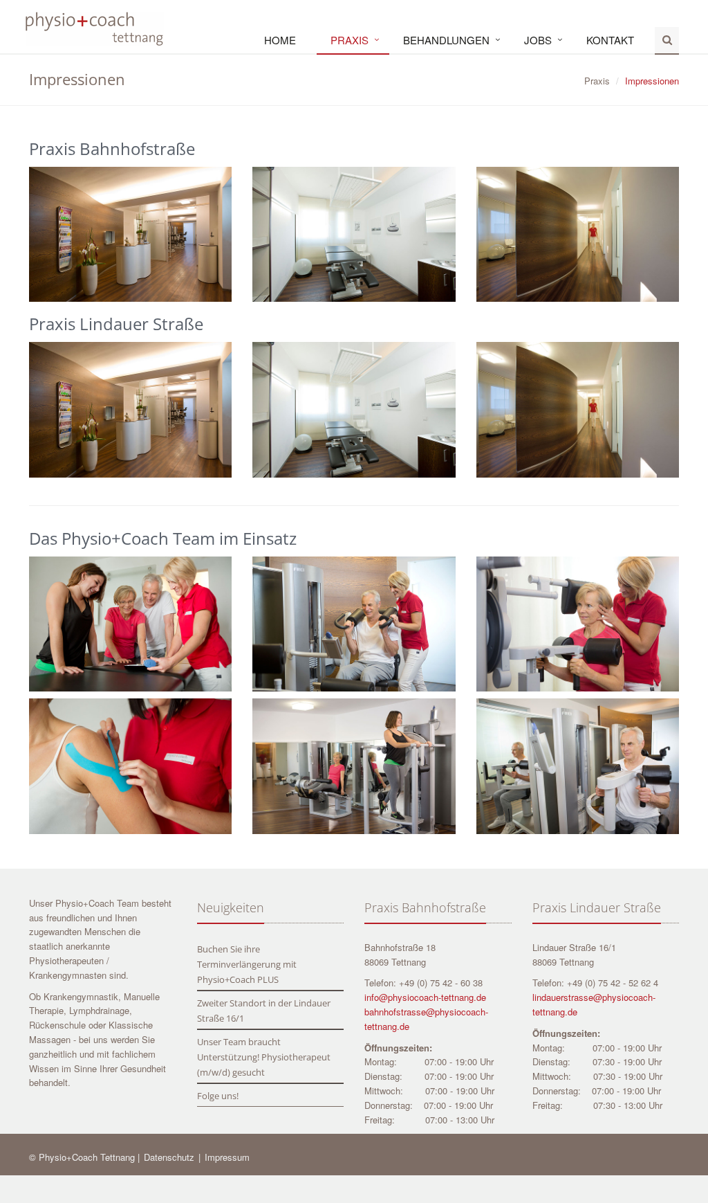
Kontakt (610, 40)
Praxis (349, 40)
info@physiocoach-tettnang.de (425, 997)
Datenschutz (170, 1157)
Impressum (227, 1157)
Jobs (538, 40)
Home (280, 40)
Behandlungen (446, 40)
